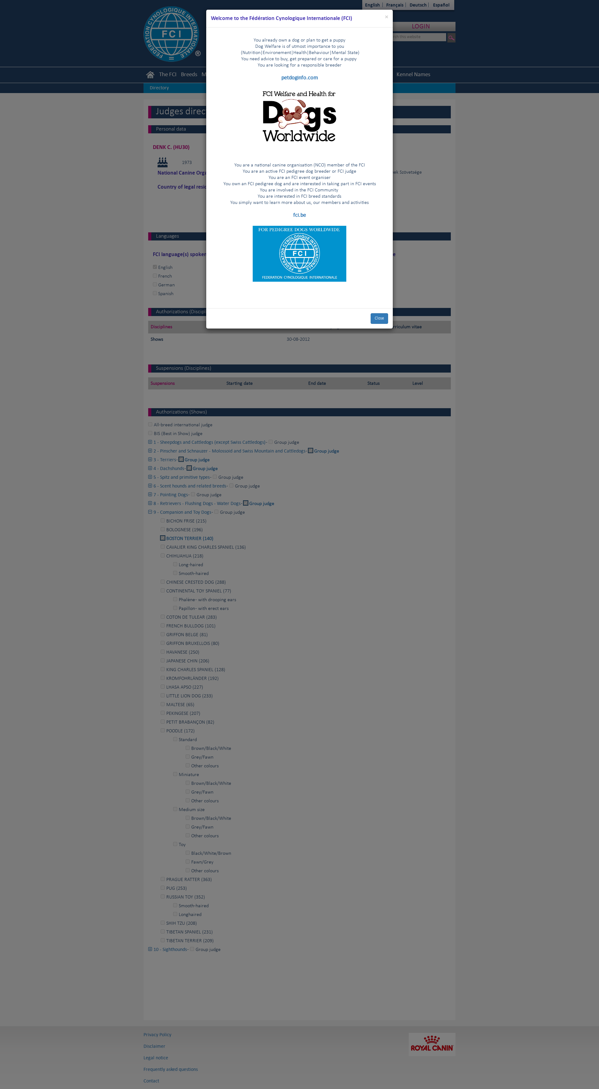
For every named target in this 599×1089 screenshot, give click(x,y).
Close (379, 318)
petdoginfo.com (299, 77)
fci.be (299, 214)
